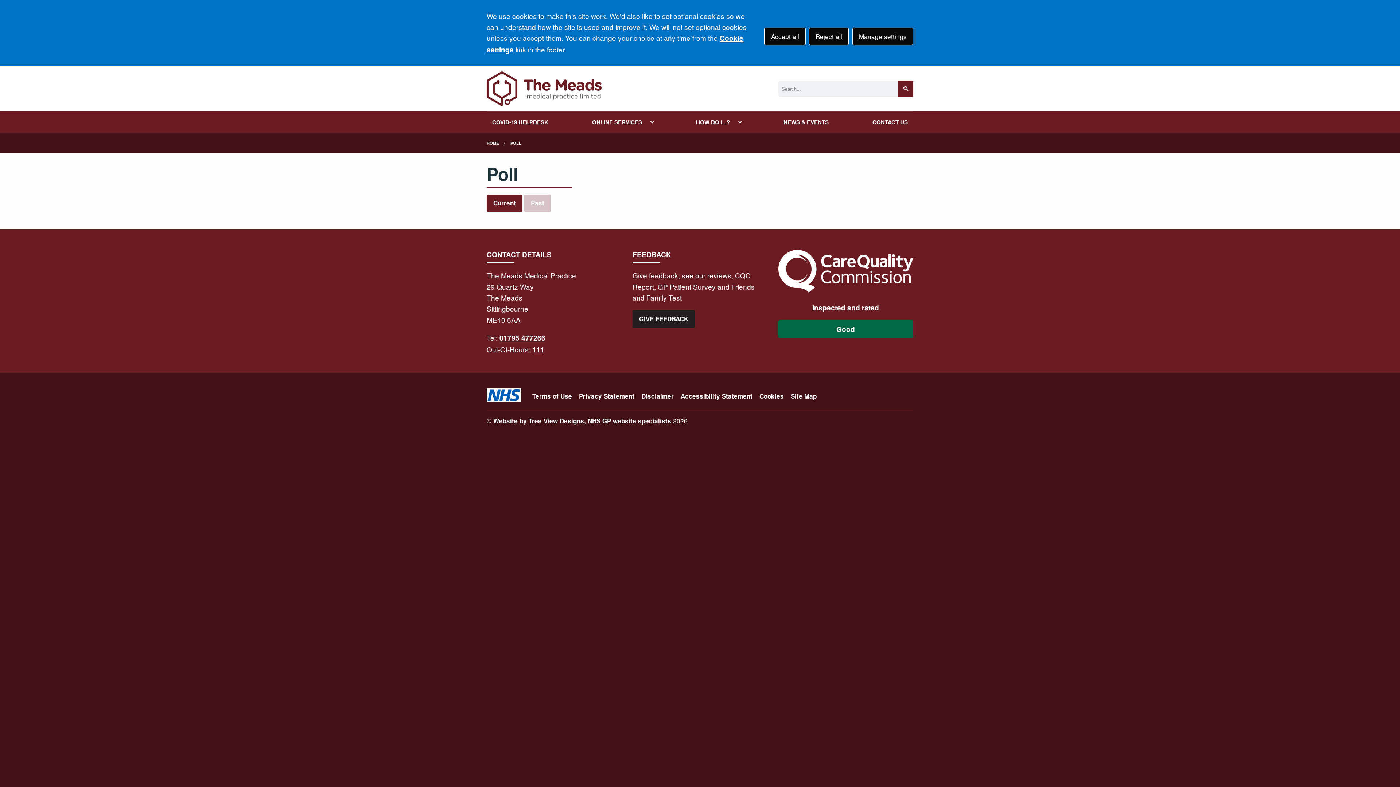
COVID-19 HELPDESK (520, 122)
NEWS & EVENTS (806, 122)
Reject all (829, 36)
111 (538, 350)
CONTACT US (890, 122)
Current (504, 203)
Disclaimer (657, 396)
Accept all (785, 36)
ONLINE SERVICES (617, 122)
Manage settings (883, 36)
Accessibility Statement (716, 396)
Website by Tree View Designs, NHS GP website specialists (582, 420)
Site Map (804, 396)
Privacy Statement (606, 396)
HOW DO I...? (713, 122)
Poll (515, 143)
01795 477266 (522, 338)
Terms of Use (552, 396)
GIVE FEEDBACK (663, 318)
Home (493, 143)
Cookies (771, 396)
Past (537, 203)
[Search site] (905, 89)
